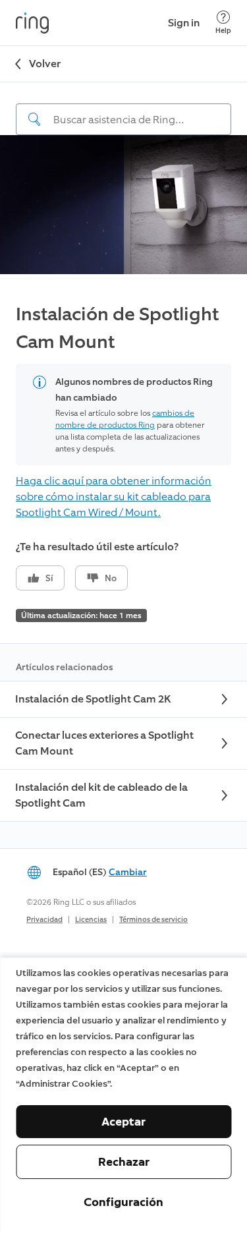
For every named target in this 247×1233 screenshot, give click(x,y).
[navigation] (123, 108)
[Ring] (32, 23)
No (111, 578)
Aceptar (123, 1121)
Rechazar (124, 1162)
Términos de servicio (153, 920)
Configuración (123, 1202)
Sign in (184, 22)
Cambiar (128, 872)
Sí (49, 578)
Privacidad (44, 920)
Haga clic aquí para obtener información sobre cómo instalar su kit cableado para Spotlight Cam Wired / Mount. (113, 496)
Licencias (91, 920)
